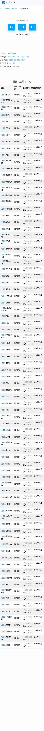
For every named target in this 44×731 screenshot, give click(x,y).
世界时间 (7, 8)
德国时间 (14, 8)
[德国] (5, 95)
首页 (1, 8)
